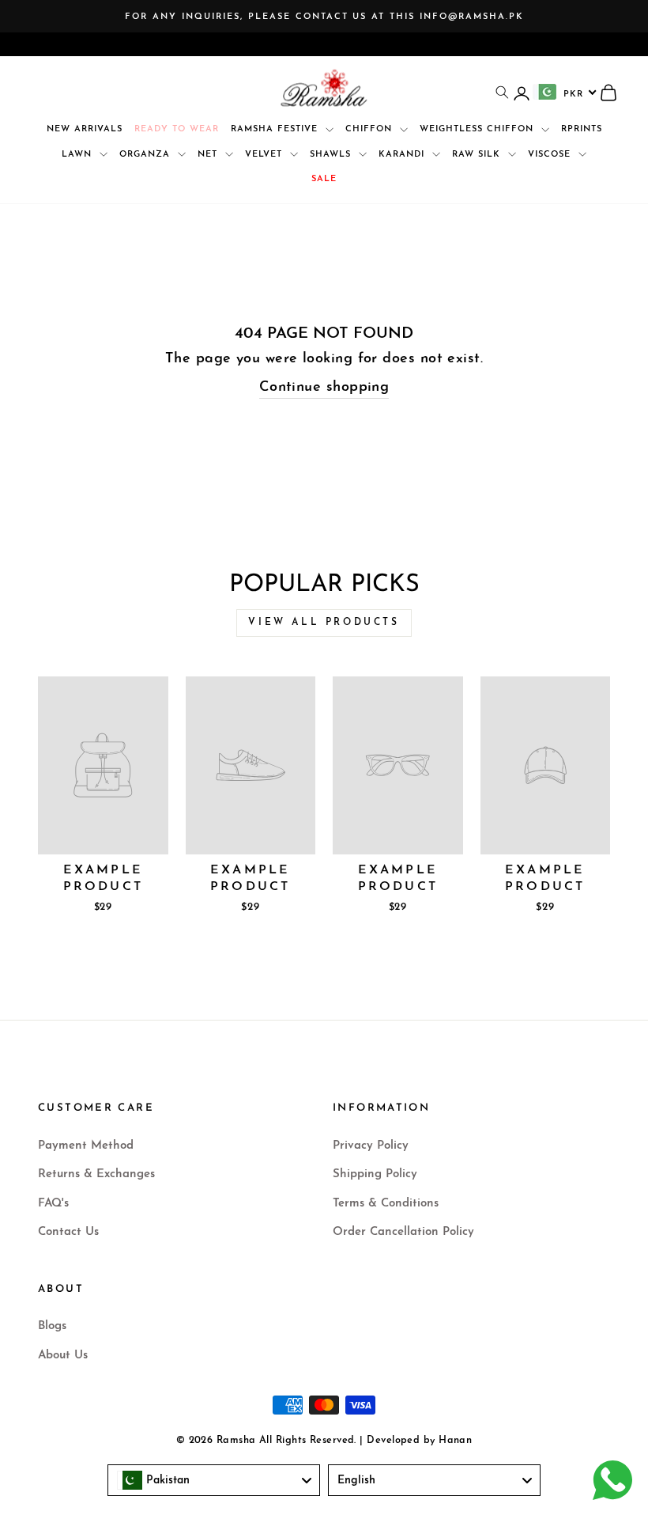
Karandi (403, 154)
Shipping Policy (375, 1174)
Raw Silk (478, 154)
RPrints (581, 129)
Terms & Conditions (386, 1204)
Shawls (332, 154)
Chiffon (370, 129)
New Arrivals (84, 129)
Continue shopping (324, 388)
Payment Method (86, 1146)
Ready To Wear (176, 129)
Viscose (551, 154)
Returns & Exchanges (96, 1174)
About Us (63, 1356)
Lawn (79, 154)
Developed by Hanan (419, 1440)
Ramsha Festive (276, 129)
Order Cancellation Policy (403, 1232)
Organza (146, 154)
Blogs (52, 1326)
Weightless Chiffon (478, 129)
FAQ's (53, 1204)
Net (209, 154)
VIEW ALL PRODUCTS (323, 622)
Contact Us (68, 1232)
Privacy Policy (371, 1146)
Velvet (265, 154)
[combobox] (565, 92)
